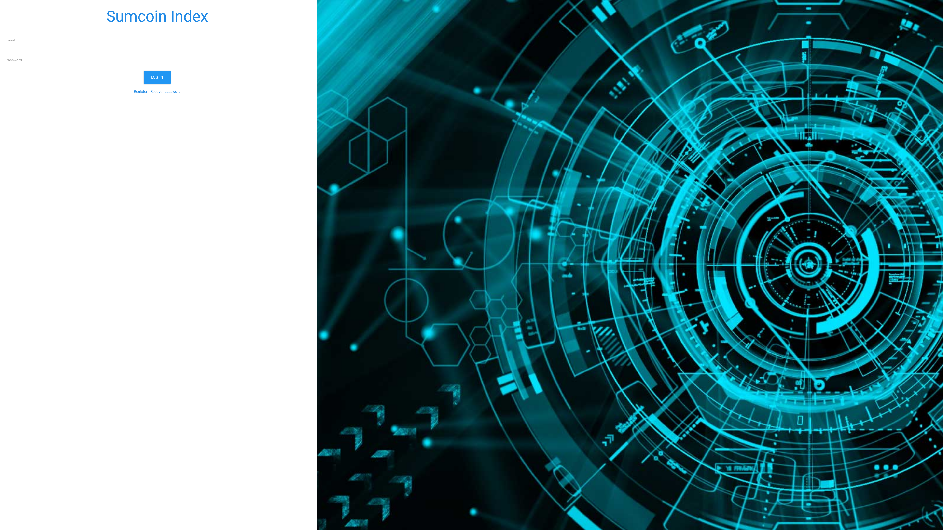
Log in (157, 77)
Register (140, 91)
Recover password (165, 91)
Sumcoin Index (157, 16)
